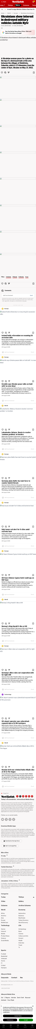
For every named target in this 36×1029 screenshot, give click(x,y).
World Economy (23, 922)
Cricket (3, 965)
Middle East (4, 922)
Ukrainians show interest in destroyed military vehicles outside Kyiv (28, 13)
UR (32, 796)
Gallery (21, 901)
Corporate (4, 977)
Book (20, 931)
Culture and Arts (23, 936)
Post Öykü (11, 1000)
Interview (21, 943)
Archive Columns (25, 905)
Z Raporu (7, 997)
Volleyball (4, 958)
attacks (9, 277)
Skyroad (27, 997)
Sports (3, 950)
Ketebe (13, 997)
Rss (21, 977)
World (9, 13)
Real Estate (22, 918)
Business (21, 915)
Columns (4, 905)
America (3, 915)
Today (3, 897)
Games (3, 929)
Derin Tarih (20, 997)
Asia (2, 918)
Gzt (2, 997)
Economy (22, 909)
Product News (5, 936)
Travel (20, 945)
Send (31, 295)
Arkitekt (3, 1000)
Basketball (4, 956)
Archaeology (22, 929)
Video (3, 901)
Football (3, 954)
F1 (1, 963)
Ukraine (21, 277)
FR (26, 796)
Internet (3, 931)
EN (20, 796)
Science (3, 938)
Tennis (3, 961)
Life (20, 925)
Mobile (3, 933)
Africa (3, 913)
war (27, 277)
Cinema (21, 933)
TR (17, 796)
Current (21, 938)
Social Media (5, 940)
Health (21, 940)
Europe (16, 13)
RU (29, 796)
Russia (15, 277)
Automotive (22, 913)
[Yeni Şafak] (18, 2)
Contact (14, 977)
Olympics (4, 968)
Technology (5, 925)
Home (2, 13)
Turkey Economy (23, 920)
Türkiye (21, 897)
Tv (19, 947)
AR (23, 796)
